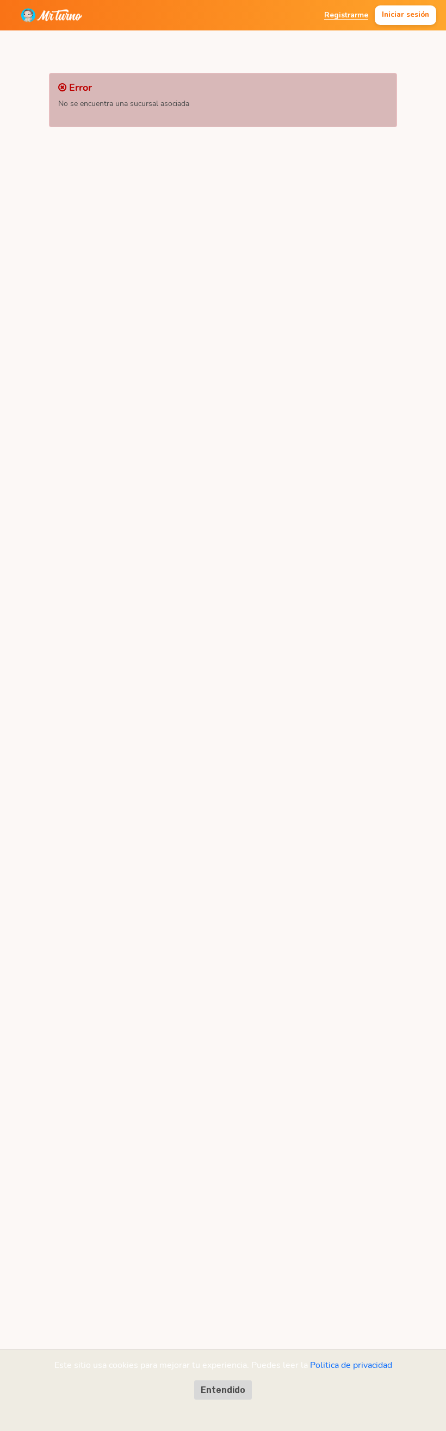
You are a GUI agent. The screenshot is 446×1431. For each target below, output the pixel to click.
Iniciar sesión (405, 15)
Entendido (223, 1390)
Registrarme (346, 15)
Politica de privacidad (351, 1365)
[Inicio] (51, 15)
